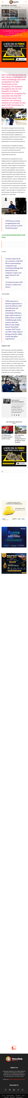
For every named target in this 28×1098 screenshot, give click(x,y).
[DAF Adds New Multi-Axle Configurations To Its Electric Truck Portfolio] (20, 430)
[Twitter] (22, 1089)
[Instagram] (14, 414)
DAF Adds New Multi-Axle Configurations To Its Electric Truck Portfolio (20, 438)
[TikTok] (18, 1089)
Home (3, 1095)
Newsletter (12, 1097)
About (23, 1095)
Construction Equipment (6, 7)
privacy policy (19, 1097)
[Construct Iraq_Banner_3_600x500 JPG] (14, 522)
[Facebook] (12, 414)
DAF (13, 7)
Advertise (6, 1097)
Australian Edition (10, 1095)
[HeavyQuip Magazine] (14, 2)
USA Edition (18, 1095)
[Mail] (18, 414)
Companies (4, 433)
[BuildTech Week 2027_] (14, 575)
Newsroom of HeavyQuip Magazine (15, 31)
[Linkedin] (16, 414)
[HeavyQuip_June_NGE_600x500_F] (14, 63)
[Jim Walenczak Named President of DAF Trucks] (7, 430)
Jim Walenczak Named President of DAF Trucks (7, 437)
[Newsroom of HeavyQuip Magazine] (7, 407)
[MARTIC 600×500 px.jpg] (14, 548)
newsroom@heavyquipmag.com (17, 1079)
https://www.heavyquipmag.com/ (18, 403)
